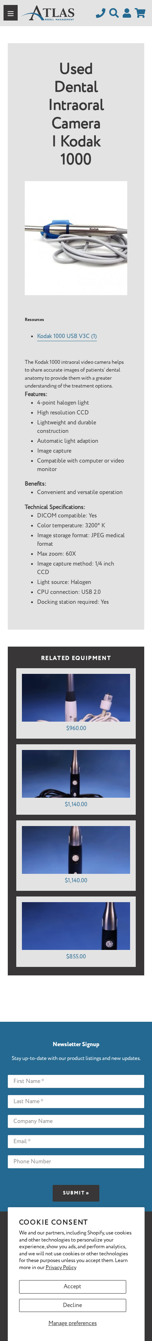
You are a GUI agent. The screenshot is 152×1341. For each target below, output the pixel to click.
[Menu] (11, 13)
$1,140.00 (76, 805)
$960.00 (76, 728)
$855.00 (76, 957)
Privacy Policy (61, 1268)
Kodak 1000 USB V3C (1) (67, 336)
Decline (72, 1305)
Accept (72, 1287)
